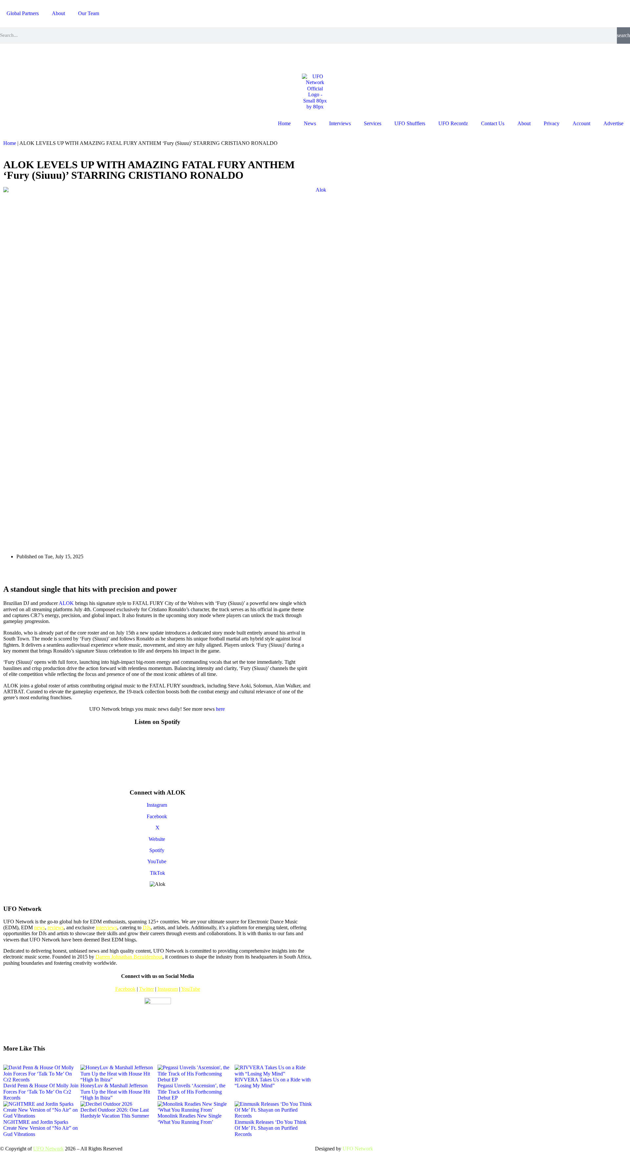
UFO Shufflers (409, 123)
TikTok (157, 873)
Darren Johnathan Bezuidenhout (128, 957)
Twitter (146, 989)
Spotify (157, 850)
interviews (106, 927)
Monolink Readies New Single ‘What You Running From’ (189, 1118)
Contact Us (492, 123)
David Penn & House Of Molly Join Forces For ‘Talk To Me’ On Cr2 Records (40, 1091)
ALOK (66, 603)
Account (581, 123)
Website (157, 839)
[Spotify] (61, 58)
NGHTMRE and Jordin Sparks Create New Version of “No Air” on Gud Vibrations (40, 1128)
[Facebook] (26, 58)
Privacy (551, 123)
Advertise (613, 123)
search (623, 35)
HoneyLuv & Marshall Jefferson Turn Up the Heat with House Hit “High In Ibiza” (115, 1091)
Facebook (157, 816)
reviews (56, 927)
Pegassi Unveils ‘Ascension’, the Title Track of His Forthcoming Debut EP (191, 1091)
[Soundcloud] (79, 58)
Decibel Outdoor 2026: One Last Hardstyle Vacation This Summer (114, 1113)
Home (284, 123)
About (58, 13)
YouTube (157, 861)
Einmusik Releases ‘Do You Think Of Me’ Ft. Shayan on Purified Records (270, 1128)
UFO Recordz (453, 123)
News (310, 123)
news (39, 927)
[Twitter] (43, 58)
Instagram (157, 805)
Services (372, 123)
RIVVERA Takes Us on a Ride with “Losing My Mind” (273, 1082)
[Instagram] (8, 58)
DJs (147, 927)
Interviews (340, 123)
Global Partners (23, 13)
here (221, 709)
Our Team (88, 13)
